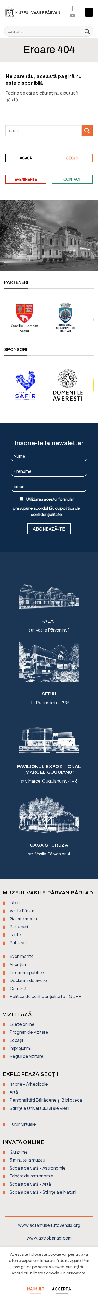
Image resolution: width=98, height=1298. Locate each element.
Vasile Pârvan (22, 910)
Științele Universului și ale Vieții (39, 1108)
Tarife (15, 934)
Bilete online (22, 1024)
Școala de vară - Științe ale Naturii (43, 1192)
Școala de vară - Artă (30, 1184)
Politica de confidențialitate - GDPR (46, 996)
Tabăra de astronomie (31, 1176)
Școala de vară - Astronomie (38, 1168)
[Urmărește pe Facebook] (72, 8)
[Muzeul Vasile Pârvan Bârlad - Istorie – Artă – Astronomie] (34, 12)
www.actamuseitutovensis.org (49, 1225)
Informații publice (27, 972)
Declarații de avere (28, 980)
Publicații (18, 942)
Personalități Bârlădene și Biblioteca (46, 1100)
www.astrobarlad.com (49, 1238)
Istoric (16, 902)
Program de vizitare (29, 1032)
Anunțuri (18, 964)
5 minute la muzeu (27, 1160)
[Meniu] (89, 12)
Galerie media (23, 918)
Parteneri (19, 926)
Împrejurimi (20, 1048)
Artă (14, 1092)
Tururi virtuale (23, 1124)
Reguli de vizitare (27, 1056)
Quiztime (19, 1152)
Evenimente (22, 956)
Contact (18, 988)
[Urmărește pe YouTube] (72, 15)
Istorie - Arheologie (29, 1084)
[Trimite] (87, 31)
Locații (16, 1040)
